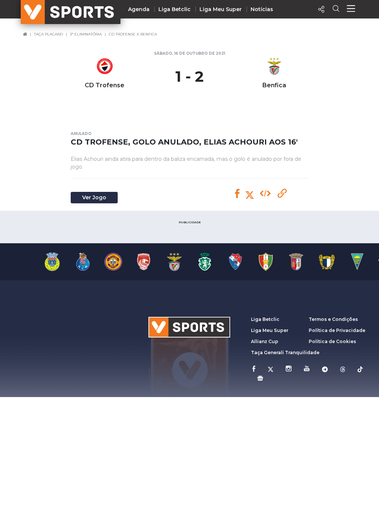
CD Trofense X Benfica (133, 34)
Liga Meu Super (220, 9)
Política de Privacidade (337, 330)
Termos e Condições (333, 319)
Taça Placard (48, 34)
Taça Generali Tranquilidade (285, 352)
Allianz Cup (264, 341)
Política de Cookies (332, 341)
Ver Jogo (94, 197)
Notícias (262, 9)
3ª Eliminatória (86, 34)
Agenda (139, 9)
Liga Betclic (174, 9)
